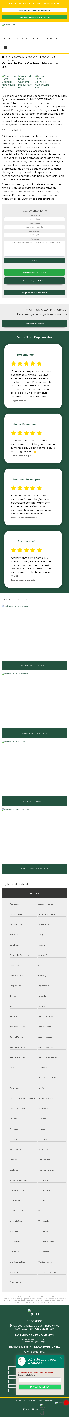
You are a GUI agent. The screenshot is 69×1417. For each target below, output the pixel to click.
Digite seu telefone (34, 231)
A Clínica (21, 38)
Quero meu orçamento (34, 323)
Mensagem (34, 239)
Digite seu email (34, 223)
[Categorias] (5, 47)
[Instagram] (31, 1314)
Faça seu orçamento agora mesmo (34, 10)
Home (7, 38)
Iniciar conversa (39, 1387)
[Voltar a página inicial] (34, 1310)
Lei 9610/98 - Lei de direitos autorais (40, 1302)
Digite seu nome (34, 215)
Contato (52, 38)
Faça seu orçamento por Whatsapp (34, 17)
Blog (36, 38)
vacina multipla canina (47, 57)
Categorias (19, 57)
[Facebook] (37, 1314)
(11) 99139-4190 (35, 1351)
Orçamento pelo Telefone (34, 281)
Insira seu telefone (26, 1375)
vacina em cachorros (33, 57)
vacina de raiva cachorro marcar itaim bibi (8, 60)
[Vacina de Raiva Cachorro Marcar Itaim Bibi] (9, 82)
